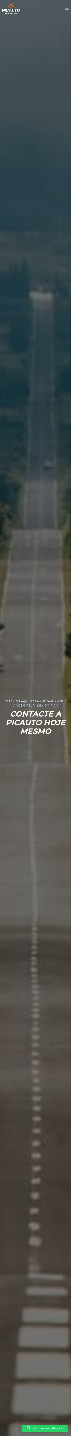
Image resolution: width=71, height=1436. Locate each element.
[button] (45, 1428)
